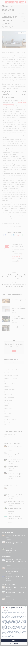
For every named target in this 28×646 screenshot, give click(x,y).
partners (10, 612)
